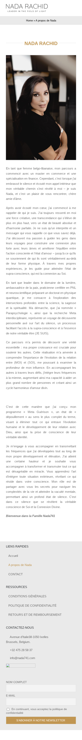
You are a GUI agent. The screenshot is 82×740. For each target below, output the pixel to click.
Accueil (13, 555)
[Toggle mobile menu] (74, 8)
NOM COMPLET (16, 682)
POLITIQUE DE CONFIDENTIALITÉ (32, 605)
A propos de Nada (20, 565)
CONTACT (15, 574)
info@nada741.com (22, 658)
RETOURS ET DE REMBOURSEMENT (35, 614)
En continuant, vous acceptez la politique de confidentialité (36, 710)
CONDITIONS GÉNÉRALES (27, 596)
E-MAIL (10, 695)
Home (29, 20)
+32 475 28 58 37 (21, 650)
